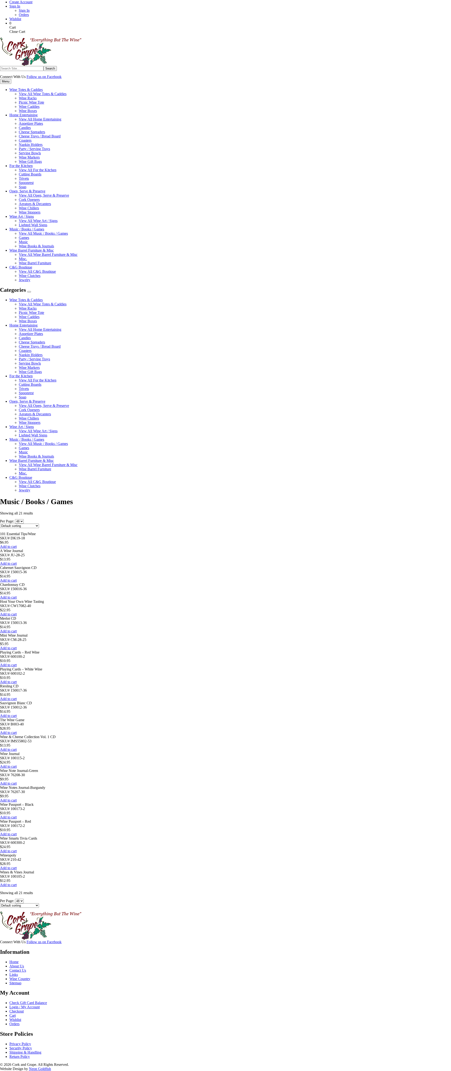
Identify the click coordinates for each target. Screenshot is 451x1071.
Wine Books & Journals (36, 456)
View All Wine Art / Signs (38, 221)
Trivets (24, 389)
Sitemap (15, 983)
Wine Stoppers (29, 423)
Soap (22, 397)
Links (13, 975)
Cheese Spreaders (32, 342)
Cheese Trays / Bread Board (40, 346)
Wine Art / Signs (21, 427)
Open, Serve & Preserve (27, 401)
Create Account (20, 2)
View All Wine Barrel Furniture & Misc (48, 255)
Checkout (16, 1011)
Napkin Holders (31, 355)
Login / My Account (24, 1007)
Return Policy (19, 1057)
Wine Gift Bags (30, 372)
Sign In (14, 6)
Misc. (23, 473)
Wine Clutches (29, 486)
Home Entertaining (23, 325)
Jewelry (24, 490)
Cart (12, 1015)
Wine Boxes (28, 321)
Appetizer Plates (31, 334)
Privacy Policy (20, 1044)
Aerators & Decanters (35, 414)
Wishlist (15, 19)
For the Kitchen (21, 376)
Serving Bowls (30, 363)
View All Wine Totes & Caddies (42, 94)
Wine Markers (29, 368)
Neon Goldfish (40, 1069)
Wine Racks (28, 308)
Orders (24, 15)
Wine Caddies (29, 317)
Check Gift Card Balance (28, 1003)
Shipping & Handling (25, 1052)
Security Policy (20, 1048)
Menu (5, 81)
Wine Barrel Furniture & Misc (31, 461)
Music (23, 452)
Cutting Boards (30, 384)
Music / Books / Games (26, 439)
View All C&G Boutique (37, 271)
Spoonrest (26, 393)
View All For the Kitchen (37, 170)
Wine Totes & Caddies (26, 300)
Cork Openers (29, 410)
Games (24, 448)
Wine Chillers (29, 418)
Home (14, 962)
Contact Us (17, 970)
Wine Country (19, 979)
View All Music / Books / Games (43, 233)
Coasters (25, 351)
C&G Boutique (20, 477)
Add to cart (8, 547)
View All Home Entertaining (40, 119)
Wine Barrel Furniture (35, 469)
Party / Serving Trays (34, 359)
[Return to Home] (40, 65)
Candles (25, 338)
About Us (16, 966)
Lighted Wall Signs (33, 435)
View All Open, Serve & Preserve (44, 195)
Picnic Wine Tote (31, 313)
